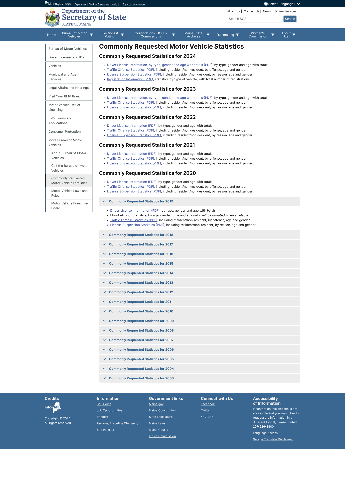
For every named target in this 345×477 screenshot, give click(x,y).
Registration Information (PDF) (130, 79)
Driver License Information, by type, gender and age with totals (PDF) (159, 65)
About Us (233, 11)
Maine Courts (158, 430)
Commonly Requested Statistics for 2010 (141, 311)
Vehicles (55, 66)
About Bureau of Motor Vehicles (68, 155)
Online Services (99, 4)
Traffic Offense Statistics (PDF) (130, 70)
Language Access (265, 433)
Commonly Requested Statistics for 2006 (141, 349)
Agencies (80, 4)
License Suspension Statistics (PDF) (134, 74)
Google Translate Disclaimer (273, 439)
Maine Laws (157, 423)
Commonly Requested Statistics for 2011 (141, 302)
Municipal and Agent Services (64, 76)
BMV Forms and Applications (60, 120)
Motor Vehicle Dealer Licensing (64, 107)
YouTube (207, 417)
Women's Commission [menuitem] (255, 36)
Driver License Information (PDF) (132, 126)
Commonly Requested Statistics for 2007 (141, 340)
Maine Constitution (162, 410)
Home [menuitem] (51, 35)
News (267, 11)
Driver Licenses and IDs (66, 57)
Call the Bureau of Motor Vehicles (70, 168)
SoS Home (104, 404)
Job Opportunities (109, 410)
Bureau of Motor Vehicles (68, 49)
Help (114, 4)
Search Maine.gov (134, 4)
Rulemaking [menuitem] (224, 37)
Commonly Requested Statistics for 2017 (141, 244)
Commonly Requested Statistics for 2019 (141, 201)
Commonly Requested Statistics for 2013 (141, 283)
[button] (284, 3)
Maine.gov (156, 404)
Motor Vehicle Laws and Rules (69, 193)
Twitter (206, 410)
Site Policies (105, 430)
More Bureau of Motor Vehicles (65, 142)
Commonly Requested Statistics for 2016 (141, 254)
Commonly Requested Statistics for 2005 (141, 359)
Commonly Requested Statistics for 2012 (141, 292)
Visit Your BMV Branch (65, 96)
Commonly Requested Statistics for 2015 (141, 263)
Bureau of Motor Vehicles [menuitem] (72, 36)
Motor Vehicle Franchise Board (69, 205)
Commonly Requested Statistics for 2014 (141, 273)
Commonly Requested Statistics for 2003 (141, 378)
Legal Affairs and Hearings (69, 88)
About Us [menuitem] (285, 36)
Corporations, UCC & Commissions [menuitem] (148, 36)
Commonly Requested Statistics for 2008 (141, 330)
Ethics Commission (162, 436)
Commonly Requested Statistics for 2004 (141, 369)
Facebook (208, 404)
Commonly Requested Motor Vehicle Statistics (69, 180)
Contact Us (251, 11)
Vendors (103, 417)
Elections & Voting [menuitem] (108, 36)
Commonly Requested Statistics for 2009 (141, 321)
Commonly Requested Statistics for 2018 (141, 235)
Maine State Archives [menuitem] (191, 36)
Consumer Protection (65, 131)
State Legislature (161, 417)
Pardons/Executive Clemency (117, 423)
